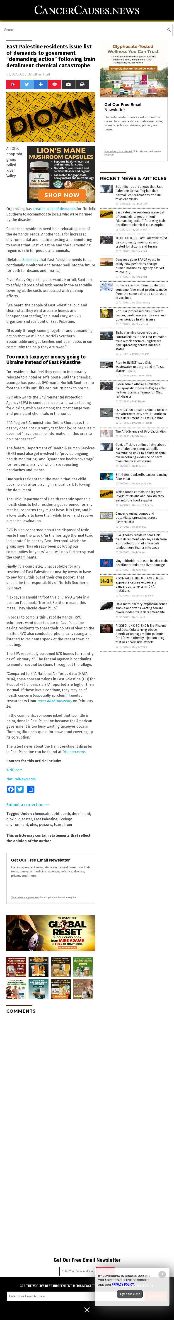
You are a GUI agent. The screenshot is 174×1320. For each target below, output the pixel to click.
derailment (81, 814)
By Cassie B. (138, 617)
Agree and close (130, 1294)
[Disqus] (50, 1074)
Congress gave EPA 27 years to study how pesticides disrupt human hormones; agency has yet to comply (140, 266)
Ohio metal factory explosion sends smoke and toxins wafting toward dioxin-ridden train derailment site (141, 608)
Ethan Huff (41, 74)
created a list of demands (54, 209)
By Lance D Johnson (143, 505)
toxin (58, 824)
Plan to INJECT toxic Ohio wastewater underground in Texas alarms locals (140, 367)
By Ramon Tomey (141, 483)
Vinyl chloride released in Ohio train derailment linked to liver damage (142, 563)
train (68, 824)
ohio (33, 824)
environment (17, 824)
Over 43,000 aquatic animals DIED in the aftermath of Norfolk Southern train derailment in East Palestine (141, 414)
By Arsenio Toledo (142, 375)
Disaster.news (74, 752)
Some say (30, 260)
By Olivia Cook (140, 324)
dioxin (11, 819)
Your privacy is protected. (25, 897)
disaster (25, 819)
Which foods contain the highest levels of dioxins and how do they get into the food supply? (140, 496)
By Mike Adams (140, 354)
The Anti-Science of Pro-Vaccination (141, 431)
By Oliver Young (141, 302)
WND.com (14, 770)
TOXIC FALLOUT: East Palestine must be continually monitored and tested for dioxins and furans (141, 242)
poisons (45, 824)
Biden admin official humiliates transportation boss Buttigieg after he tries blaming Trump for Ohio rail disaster (141, 390)
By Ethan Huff (140, 204)
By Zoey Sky (139, 526)
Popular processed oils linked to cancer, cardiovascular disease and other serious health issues (141, 315)
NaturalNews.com (21, 779)
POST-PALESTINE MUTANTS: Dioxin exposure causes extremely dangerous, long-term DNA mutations (140, 584)
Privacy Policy (123, 1284)
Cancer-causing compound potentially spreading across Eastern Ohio (136, 518)
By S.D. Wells (139, 436)
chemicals (41, 814)
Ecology (65, 819)
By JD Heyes (138, 401)
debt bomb (60, 814)
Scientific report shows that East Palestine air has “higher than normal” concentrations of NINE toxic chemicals (139, 193)
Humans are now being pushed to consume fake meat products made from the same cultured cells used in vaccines (141, 291)
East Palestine (45, 819)
